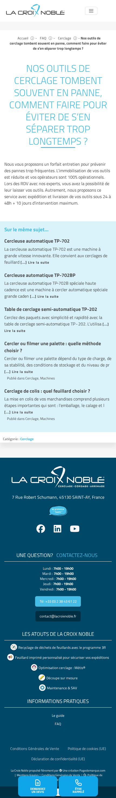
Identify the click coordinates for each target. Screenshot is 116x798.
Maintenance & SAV (62, 688)
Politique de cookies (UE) (87, 749)
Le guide (58, 715)
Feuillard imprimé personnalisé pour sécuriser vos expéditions (62, 657)
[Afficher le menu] (91, 11)
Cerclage (64, 38)
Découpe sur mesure (62, 678)
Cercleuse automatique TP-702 (37, 241)
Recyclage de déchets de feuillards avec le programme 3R (62, 647)
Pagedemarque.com (92, 770)
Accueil (23, 38)
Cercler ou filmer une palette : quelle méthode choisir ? (52, 347)
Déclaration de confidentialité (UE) (58, 759)
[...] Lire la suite (35, 262)
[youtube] (75, 528)
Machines (47, 378)
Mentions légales (28, 775)
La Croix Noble (20, 770)
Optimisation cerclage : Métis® (62, 667)
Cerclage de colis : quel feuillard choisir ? (47, 391)
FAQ (43, 38)
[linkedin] (57, 528)
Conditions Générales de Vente (34, 749)
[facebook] (40, 528)
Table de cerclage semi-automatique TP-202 (50, 309)
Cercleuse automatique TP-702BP (40, 275)
